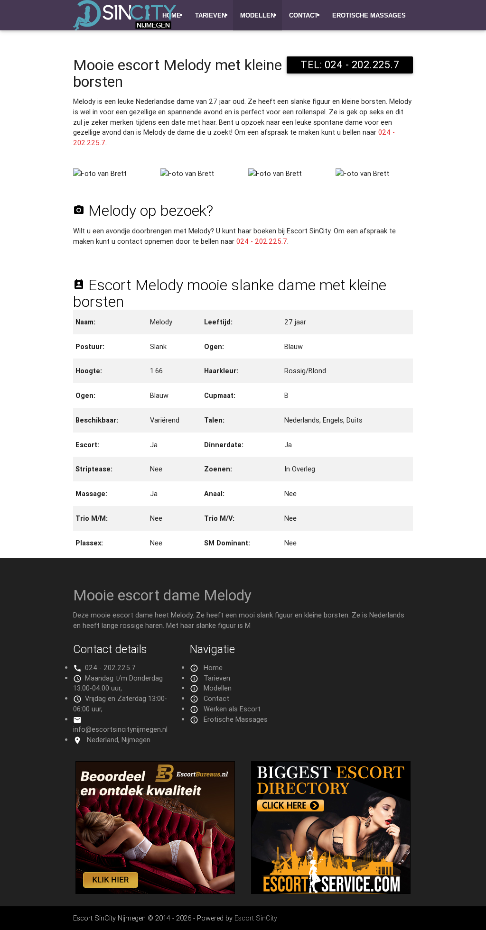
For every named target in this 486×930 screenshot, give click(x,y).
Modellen (257, 15)
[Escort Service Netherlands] (331, 891)
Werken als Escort (232, 708)
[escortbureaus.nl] (155, 891)
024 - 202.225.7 (261, 241)
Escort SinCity (255, 917)
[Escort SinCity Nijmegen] (124, 21)
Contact (303, 15)
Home (213, 667)
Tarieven (210, 15)
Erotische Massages (369, 15)
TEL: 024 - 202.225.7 (349, 64)
